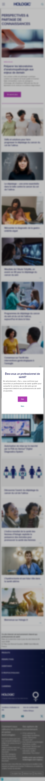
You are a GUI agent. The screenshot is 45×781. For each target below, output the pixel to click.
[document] (22, 390)
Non (22, 406)
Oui (22, 399)
